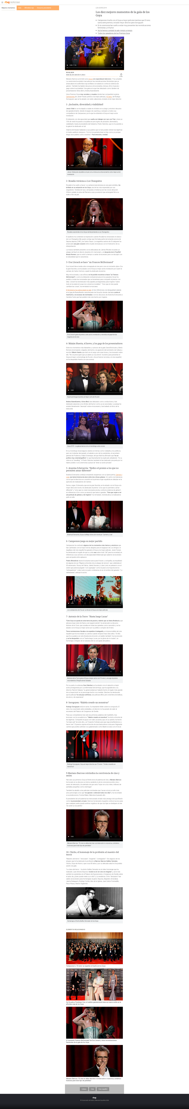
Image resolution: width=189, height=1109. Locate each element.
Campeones (70, 97)
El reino (109, 97)
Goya (90, 79)
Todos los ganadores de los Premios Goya (114, 33)
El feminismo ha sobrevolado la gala (78, 290)
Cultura (84, 1089)
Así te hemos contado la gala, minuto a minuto (115, 30)
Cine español (102, 1089)
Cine (92, 1089)
